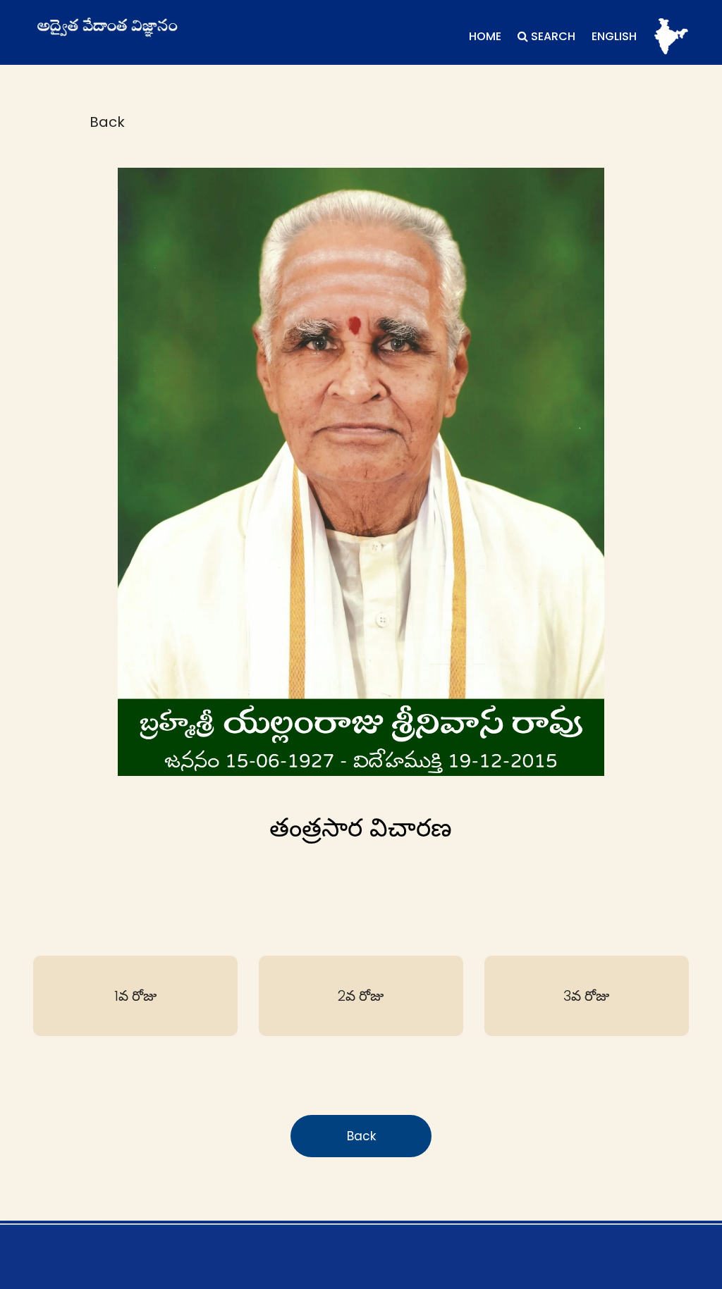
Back (107, 122)
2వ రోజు (361, 996)
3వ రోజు (586, 996)
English (614, 36)
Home (485, 36)
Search (551, 36)
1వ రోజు (135, 996)
